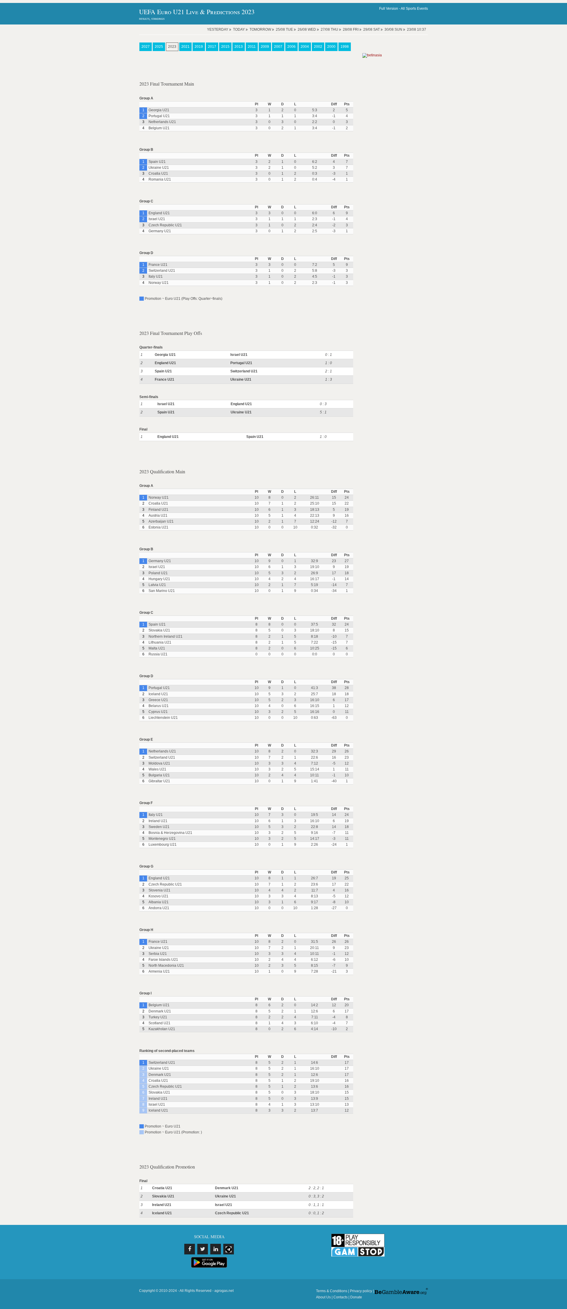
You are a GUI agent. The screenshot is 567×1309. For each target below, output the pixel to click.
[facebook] (189, 1249)
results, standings (151, 19)
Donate (356, 1297)
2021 (185, 47)
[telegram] (228, 1249)
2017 (212, 47)
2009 (265, 47)
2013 (238, 47)
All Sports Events (414, 8)
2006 (291, 47)
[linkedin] (215, 1249)
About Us (323, 1297)
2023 (172, 47)
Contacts (340, 1297)
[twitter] (202, 1249)
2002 (318, 47)
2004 (305, 47)
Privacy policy (361, 1291)
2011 (252, 47)
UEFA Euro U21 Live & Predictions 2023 (197, 11)
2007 (278, 47)
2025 (159, 47)
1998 (344, 47)
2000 (331, 47)
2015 (225, 47)
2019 (199, 47)
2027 (145, 47)
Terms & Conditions (331, 1291)
